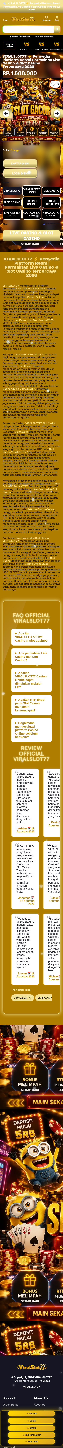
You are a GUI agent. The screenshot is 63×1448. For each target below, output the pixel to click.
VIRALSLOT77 (11, 285)
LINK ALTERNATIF (33, 1435)
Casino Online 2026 (37, 563)
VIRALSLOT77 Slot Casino (40, 423)
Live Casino (25, 366)
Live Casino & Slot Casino (31, 288)
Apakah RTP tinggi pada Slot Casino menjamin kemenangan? (30, 705)
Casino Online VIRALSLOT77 (19, 388)
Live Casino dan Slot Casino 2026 (34, 320)
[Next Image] (57, 113)
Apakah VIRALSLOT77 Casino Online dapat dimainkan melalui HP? (31, 680)
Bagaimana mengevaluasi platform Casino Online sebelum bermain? (26, 730)
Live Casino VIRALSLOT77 (29, 354)
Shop (5, 20)
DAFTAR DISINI (20, 163)
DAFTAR (33, 1428)
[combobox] (28, 29)
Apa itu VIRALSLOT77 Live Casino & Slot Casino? (31, 637)
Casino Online (35, 297)
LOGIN (33, 1421)
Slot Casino (21, 431)
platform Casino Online (40, 509)
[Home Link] (22, 19)
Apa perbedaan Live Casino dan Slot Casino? (31, 656)
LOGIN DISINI (20, 173)
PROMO (33, 1414)
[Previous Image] (6, 113)
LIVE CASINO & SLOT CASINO (31, 235)
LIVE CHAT (33, 1442)
